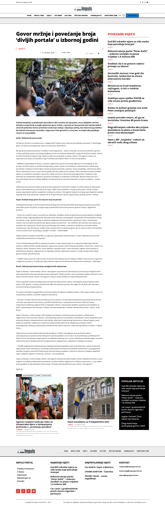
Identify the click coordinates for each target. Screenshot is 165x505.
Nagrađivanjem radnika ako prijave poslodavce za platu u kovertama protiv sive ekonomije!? (128, 130)
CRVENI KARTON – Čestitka (99, 471)
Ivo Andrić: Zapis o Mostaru (99, 467)
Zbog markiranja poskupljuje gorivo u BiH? (133, 424)
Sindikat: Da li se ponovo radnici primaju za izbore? (126, 65)
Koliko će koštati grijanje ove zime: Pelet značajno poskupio (128, 109)
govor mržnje (28, 375)
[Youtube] (147, 2)
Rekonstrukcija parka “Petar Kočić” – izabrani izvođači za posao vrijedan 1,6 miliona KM (128, 53)
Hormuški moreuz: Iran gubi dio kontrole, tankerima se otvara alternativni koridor (126, 76)
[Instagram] (142, 2)
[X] (145, 2)
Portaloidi (46, 375)
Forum (19, 429)
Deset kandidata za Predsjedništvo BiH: (88, 421)
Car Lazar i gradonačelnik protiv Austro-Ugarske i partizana (133, 409)
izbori (38, 375)
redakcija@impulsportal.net (130, 467)
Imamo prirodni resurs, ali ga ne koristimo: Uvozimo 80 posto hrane (128, 119)
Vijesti (21, 49)
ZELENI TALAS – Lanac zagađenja (96, 477)
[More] (99, 53)
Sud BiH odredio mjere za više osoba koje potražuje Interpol (128, 43)
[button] (122, 15)
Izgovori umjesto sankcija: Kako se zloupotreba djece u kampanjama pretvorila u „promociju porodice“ (34, 424)
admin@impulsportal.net (128, 475)
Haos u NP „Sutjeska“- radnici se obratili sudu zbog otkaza (126, 141)
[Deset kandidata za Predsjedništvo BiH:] (91, 398)
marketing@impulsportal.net (130, 471)
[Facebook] (140, 2)
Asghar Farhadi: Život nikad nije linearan (131, 417)
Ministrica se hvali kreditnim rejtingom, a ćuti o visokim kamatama (124, 88)
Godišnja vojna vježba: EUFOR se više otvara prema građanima (126, 99)
